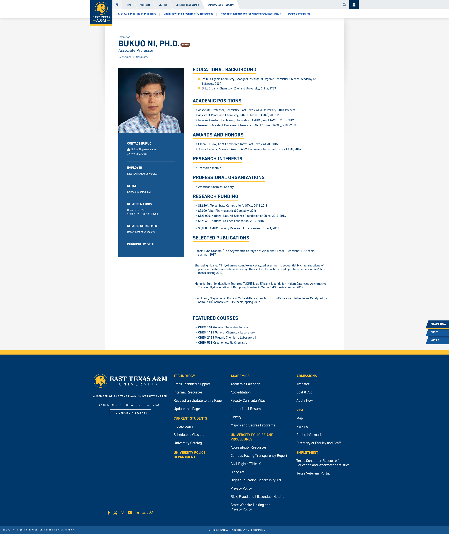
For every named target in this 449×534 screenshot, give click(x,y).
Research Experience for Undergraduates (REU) (250, 13)
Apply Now (304, 400)
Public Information (310, 434)
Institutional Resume (247, 408)
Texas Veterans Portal (313, 473)
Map (299, 418)
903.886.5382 (139, 154)
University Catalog (188, 443)
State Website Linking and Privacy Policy (250, 507)
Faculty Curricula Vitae (248, 400)
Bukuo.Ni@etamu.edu (143, 149)
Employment (307, 452)
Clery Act (237, 472)
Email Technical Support (192, 384)
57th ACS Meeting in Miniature (137, 13)
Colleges (163, 5)
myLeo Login (183, 426)
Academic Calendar (245, 384)
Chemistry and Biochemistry (220, 5)
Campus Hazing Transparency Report (259, 455)
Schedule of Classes (189, 434)
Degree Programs (299, 13)
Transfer (302, 384)
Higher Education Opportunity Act (256, 480)
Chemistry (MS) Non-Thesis (142, 213)
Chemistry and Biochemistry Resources (188, 13)
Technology (184, 375)
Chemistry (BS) (136, 210)
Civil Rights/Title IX (246, 464)
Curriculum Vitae (141, 244)
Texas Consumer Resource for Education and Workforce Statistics (323, 462)
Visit (300, 410)
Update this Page (187, 408)
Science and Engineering (187, 5)
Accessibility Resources (249, 447)
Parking (302, 426)
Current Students (190, 418)
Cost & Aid (304, 392)
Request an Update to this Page (198, 400)
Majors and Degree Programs (253, 425)
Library (236, 417)
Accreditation (241, 392)
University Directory (130, 413)
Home (128, 5)
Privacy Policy (241, 488)
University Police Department (189, 454)
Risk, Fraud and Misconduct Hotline (257, 496)
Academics (145, 5)
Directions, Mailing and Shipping (237, 529)
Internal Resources (188, 392)
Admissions (306, 375)
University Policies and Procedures (252, 437)
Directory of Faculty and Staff (318, 443)
